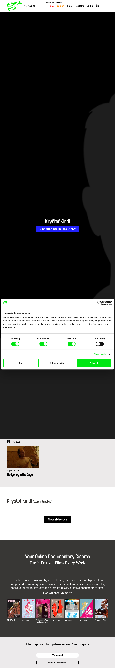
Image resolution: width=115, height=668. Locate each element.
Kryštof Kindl (13, 470)
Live (52, 6)
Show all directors (57, 519)
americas (50, 2)
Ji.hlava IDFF (85, 620)
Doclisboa (25, 620)
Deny (21, 363)
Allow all (94, 363)
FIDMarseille (70, 620)
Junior (60, 6)
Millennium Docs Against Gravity (42, 621)
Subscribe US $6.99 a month (57, 229)
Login (90, 6)
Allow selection (57, 363)
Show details (100, 354)
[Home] (14, 6)
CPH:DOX (11, 620)
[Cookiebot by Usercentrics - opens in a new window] (99, 303)
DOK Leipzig (55, 620)
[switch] (43, 344)
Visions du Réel (101, 620)
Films (69, 6)
